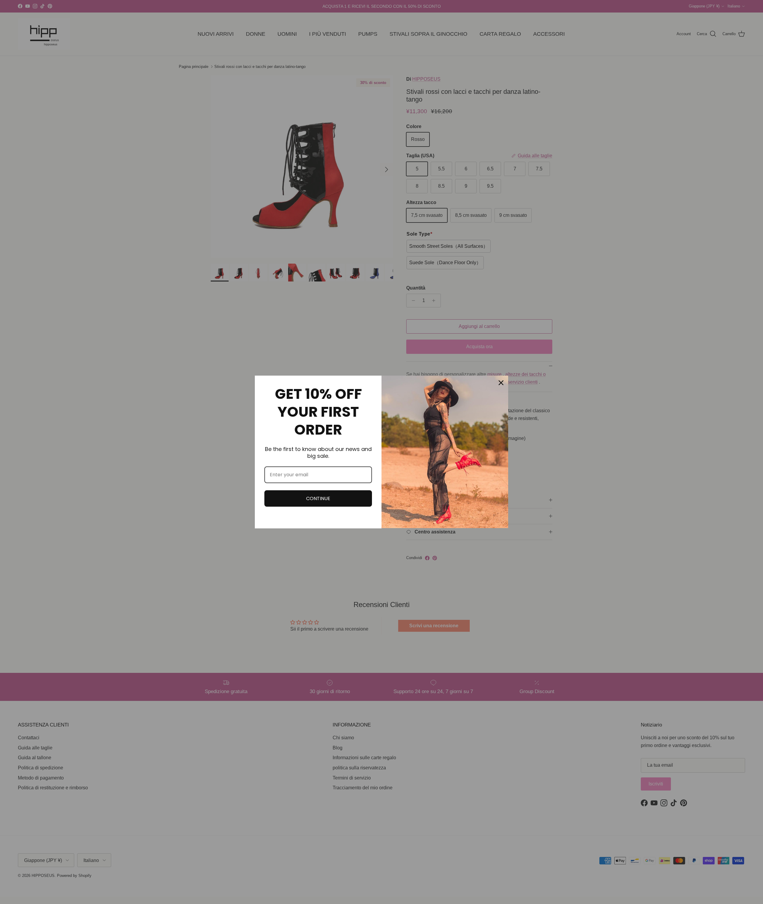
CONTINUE (318, 498)
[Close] (501, 383)
